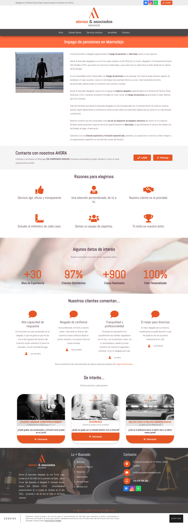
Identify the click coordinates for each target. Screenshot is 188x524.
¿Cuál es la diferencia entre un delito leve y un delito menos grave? (114, 431)
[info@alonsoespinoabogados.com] (128, 472)
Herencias (81, 471)
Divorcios (80, 461)
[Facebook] (146, 3)
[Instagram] (151, 3)
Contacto (111, 510)
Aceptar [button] (176, 518)
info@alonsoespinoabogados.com (147, 472)
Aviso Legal (83, 510)
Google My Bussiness (124, 364)
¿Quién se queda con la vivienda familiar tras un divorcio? (59, 429)
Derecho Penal (82, 481)
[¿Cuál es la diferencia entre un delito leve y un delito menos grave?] (114, 410)
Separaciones (82, 476)
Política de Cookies (98, 510)
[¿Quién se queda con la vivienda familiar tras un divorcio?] (59, 410)
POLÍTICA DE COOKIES (53, 521)
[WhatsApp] (155, 3)
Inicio (75, 510)
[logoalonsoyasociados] (94, 17)
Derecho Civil (82, 486)
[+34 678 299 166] (128, 480)
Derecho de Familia (85, 466)
